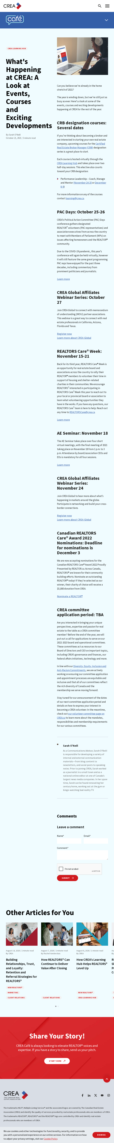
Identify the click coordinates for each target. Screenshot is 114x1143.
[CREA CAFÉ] (15, 20)
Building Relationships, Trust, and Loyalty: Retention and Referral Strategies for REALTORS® (21, 970)
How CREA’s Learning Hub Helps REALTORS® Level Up (91, 963)
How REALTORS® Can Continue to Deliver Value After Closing (55, 963)
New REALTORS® (15, 987)
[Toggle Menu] (106, 20)
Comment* (62, 847)
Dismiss (101, 1134)
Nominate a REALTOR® (70, 596)
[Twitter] (95, 1095)
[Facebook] (82, 1095)
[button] (55, 1006)
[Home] (12, 6)
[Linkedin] (89, 1095)
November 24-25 (83, 182)
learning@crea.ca (75, 198)
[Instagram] (108, 1095)
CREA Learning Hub (17, 48)
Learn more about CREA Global (74, 338)
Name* (60, 835)
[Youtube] (102, 1095)
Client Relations (16, 997)
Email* (87, 835)
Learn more (63, 279)
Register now (64, 333)
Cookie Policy (50, 1138)
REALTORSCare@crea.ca (82, 412)
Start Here (55, 1061)
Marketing (13, 992)
